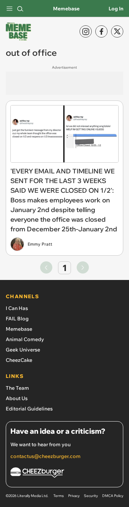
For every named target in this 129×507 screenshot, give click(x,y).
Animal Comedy (25, 339)
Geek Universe (23, 349)
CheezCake (19, 360)
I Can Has (17, 308)
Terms (58, 495)
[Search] (20, 9)
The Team (17, 388)
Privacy (74, 495)
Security (91, 495)
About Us (17, 398)
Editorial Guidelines (29, 408)
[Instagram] (86, 31)
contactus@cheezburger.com (45, 456)
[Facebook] (101, 31)
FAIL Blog (17, 318)
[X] (117, 31)
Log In (116, 8)
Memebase (66, 8)
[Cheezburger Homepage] (64, 473)
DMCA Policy (112, 495)
